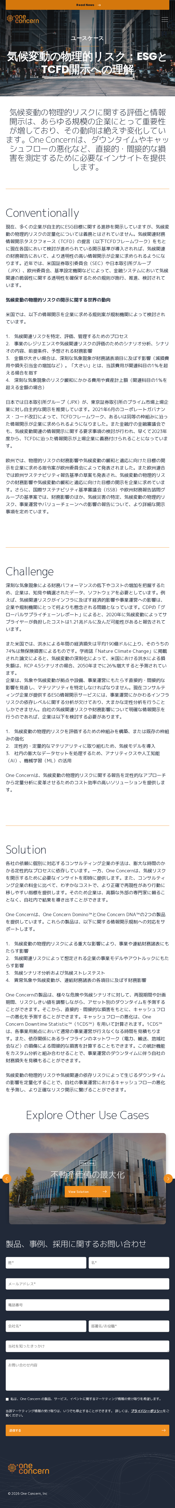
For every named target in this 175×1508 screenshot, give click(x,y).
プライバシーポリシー (147, 1411)
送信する (15, 1430)
